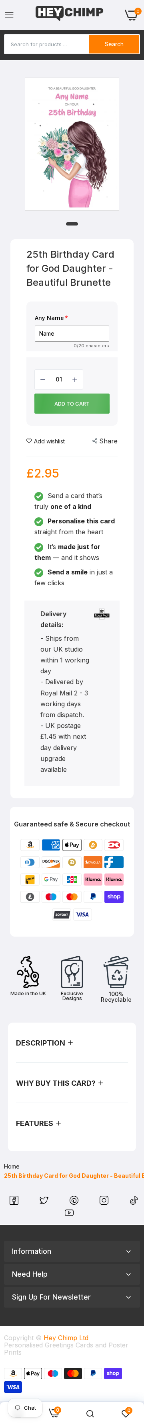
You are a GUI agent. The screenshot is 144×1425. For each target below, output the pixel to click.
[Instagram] (105, 1202)
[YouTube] (69, 1215)
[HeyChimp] (70, 15)
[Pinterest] (75, 1202)
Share (108, 441)
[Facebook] (15, 1202)
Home (12, 1166)
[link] (90, 1414)
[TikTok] (134, 1202)
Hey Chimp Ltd (66, 1338)
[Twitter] (45, 1202)
